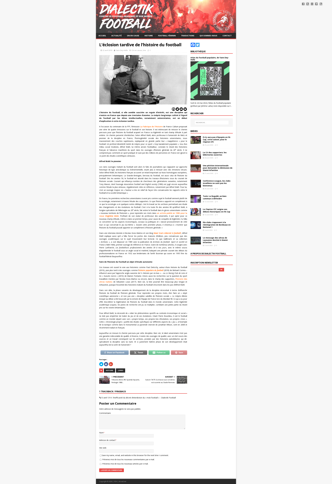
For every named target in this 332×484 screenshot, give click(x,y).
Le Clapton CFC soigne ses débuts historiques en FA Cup (216, 210)
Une (144, 50)
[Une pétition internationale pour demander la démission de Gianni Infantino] (196, 170)
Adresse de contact (107, 440)
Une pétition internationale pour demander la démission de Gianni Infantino (217, 167)
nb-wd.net (122, 481)
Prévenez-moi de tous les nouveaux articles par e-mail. (125, 463)
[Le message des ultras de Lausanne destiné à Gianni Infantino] (196, 243)
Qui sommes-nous (208, 35)
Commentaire (105, 413)
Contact (227, 35)
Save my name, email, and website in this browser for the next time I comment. (135, 455)
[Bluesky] (185, 109)
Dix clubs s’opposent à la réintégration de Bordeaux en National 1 (217, 224)
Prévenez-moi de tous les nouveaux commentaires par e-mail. (128, 459)
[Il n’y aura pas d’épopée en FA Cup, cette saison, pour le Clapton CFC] (196, 142)
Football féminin (167, 35)
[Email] (181, 109)
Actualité (116, 35)
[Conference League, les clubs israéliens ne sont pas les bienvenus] (196, 186)
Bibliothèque (198, 51)
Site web (102, 448)
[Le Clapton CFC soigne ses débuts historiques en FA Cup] (196, 214)
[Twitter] (177, 109)
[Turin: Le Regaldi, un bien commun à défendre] (196, 201)
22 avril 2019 (107, 50)
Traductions (187, 35)
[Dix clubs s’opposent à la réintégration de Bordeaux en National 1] (196, 227)
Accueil (102, 35)
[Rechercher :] (212, 122)
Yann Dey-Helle (122, 50)
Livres (120, 370)
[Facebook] (173, 109)
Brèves (194, 131)
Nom (101, 432)
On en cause (133, 35)
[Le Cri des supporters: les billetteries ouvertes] (196, 157)
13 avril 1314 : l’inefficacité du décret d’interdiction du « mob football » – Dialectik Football (138, 397)
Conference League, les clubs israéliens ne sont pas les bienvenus (216, 183)
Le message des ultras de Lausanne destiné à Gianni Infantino (215, 240)
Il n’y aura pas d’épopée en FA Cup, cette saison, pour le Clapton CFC (216, 139)
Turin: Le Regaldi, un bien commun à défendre (214, 197)
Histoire (148, 35)
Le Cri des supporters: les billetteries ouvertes (215, 153)
